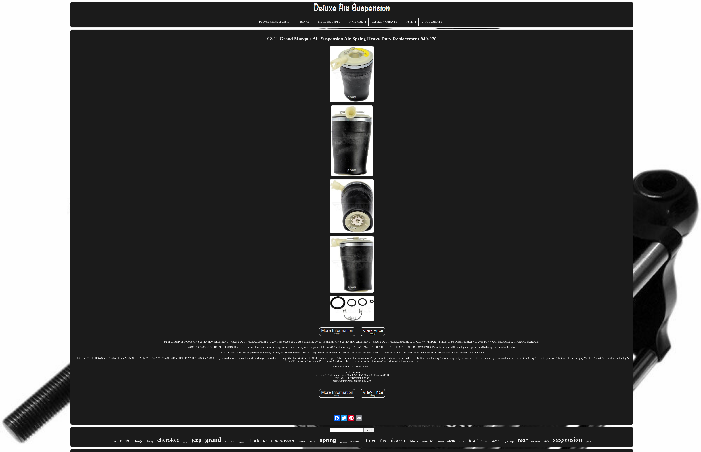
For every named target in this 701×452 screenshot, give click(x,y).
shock (253, 440)
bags (138, 441)
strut (451, 440)
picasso (397, 440)
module (242, 442)
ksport (485, 441)
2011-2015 (230, 441)
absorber (535, 441)
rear (523, 440)
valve (462, 441)
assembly (428, 441)
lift (114, 441)
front (473, 440)
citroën (441, 441)
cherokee (168, 439)
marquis (343, 442)
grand (213, 439)
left (265, 441)
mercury (354, 441)
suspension (567, 439)
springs (312, 441)
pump (509, 441)
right (125, 441)
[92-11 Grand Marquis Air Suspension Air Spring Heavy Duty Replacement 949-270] (351, 74)
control (301, 441)
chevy (150, 441)
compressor (283, 440)
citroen (369, 440)
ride (546, 441)
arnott (497, 441)
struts (185, 442)
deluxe (413, 441)
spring (327, 440)
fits (383, 440)
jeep (196, 439)
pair (588, 441)
